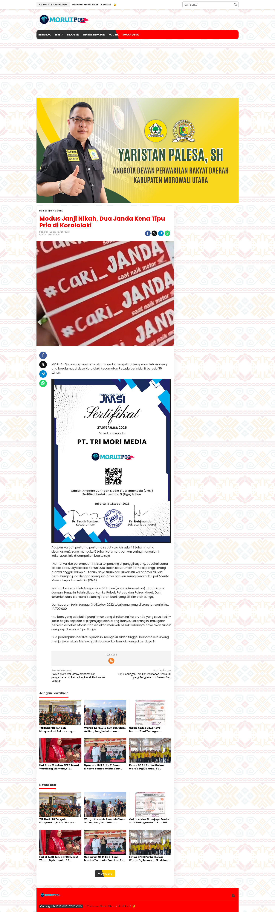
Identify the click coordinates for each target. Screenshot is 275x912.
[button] (235, 4)
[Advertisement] (137, 67)
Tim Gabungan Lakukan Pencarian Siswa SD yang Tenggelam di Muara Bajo (144, 674)
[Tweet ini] (154, 233)
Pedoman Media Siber (100, 906)
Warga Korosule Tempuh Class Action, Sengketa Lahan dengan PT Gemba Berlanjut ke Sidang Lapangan (105, 729)
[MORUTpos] (64, 19)
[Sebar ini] (148, 233)
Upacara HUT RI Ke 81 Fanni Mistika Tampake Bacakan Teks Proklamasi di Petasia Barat (102, 766)
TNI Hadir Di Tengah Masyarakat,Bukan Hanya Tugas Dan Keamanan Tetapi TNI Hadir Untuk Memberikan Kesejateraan (59, 729)
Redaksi (123, 906)
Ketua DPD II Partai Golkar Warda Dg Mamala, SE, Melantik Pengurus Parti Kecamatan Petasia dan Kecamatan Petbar (146, 766)
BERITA (42, 234)
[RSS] (111, 661)
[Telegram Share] (161, 233)
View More (105, 874)
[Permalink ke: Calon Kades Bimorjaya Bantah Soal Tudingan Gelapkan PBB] (150, 712)
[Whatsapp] (167, 233)
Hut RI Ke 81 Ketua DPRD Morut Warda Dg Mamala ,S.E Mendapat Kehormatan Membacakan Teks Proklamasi (60, 766)
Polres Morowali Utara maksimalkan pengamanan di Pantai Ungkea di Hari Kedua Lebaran (78, 675)
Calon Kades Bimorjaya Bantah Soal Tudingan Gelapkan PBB (145, 729)
